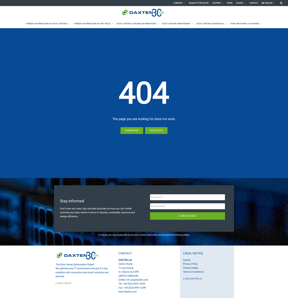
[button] (184, 3)
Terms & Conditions (193, 271)
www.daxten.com (127, 291)
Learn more (64, 283)
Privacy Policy (182, 235)
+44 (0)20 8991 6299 (135, 287)
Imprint (186, 260)
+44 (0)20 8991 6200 (134, 283)
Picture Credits (190, 268)
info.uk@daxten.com (137, 279)
